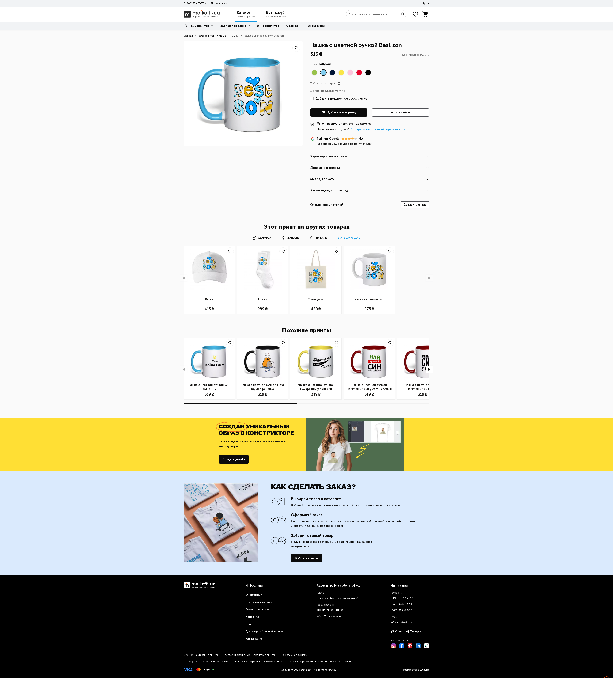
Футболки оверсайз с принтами (333, 661)
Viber (398, 631)
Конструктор (270, 26)
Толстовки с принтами (237, 654)
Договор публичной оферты (265, 631)
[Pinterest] (410, 646)
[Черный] (368, 72)
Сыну (235, 35)
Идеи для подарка (233, 26)
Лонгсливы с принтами (294, 654)
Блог (249, 624)
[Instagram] (393, 646)
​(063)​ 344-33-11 (401, 604)
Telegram (416, 631)
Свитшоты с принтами (265, 654)
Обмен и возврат (257, 609)
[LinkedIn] (418, 646)
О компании (254, 594)
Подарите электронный (375, 129)
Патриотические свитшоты (216, 661)
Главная (188, 35)
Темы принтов (199, 26)
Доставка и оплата (259, 602)
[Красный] (359, 72)
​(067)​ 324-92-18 (401, 610)
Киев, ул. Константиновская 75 (338, 598)
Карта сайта (254, 639)
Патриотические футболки (297, 661)
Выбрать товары (306, 558)
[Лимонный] (341, 72)
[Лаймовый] (314, 72)
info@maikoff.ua (401, 622)
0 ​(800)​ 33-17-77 (194, 3)
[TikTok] (426, 646)
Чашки (223, 35)
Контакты (252, 616)
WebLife (424, 669)
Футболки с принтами (208, 654)
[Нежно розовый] (350, 72)
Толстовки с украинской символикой (257, 661)
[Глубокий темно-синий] (332, 72)
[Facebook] (402, 646)
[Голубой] (323, 72)
